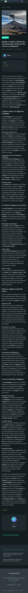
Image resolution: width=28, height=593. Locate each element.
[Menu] (22, 1)
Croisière (8, 7)
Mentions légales (11, 584)
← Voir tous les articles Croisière (10, 535)
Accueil (3, 7)
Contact (19, 584)
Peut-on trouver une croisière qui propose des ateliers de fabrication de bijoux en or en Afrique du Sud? (13, 554)
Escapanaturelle (12, 1)
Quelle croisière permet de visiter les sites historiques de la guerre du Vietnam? (12, 560)
